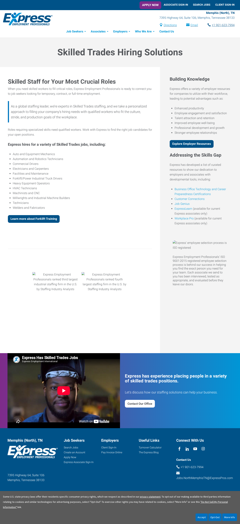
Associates (98, 31)
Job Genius (182, 204)
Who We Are (143, 31)
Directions (170, 25)
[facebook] (179, 449)
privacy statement (150, 496)
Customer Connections (190, 199)
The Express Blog (149, 452)
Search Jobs (201, 4)
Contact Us (166, 31)
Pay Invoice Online (111, 452)
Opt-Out (215, 517)
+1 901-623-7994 (223, 25)
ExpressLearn (183, 208)
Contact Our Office (140, 403)
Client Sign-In (225, 4)
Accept (202, 517)
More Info (229, 517)
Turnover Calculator (150, 447)
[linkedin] (187, 449)
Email (194, 25)
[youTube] (195, 449)
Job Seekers (74, 31)
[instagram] (203, 449)
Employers (120, 31)
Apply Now (150, 5)
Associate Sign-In (176, 4)
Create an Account (74, 452)
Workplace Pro (184, 218)
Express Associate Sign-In (79, 462)
